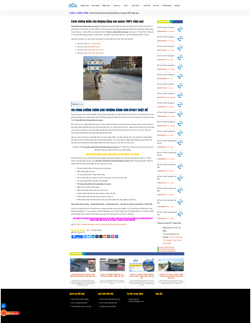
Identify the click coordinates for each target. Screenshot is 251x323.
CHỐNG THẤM (82, 13)
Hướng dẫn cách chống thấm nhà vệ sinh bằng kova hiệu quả (82, 275)
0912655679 (162, 206)
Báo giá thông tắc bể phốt (108, 306)
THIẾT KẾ (146, 6)
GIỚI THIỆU (95, 6)
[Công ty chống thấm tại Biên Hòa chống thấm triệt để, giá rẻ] (141, 265)
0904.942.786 (12, 313)
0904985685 (162, 159)
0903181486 (162, 88)
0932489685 (162, 78)
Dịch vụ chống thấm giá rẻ (79, 303)
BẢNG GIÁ (106, 6)
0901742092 (162, 50)
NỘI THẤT (135, 6)
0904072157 (162, 183)
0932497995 (162, 107)
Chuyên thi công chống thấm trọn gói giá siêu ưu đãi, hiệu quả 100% (171, 276)
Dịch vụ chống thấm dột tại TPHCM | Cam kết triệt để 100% (112, 275)
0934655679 (162, 147)
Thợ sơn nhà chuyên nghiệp (80, 299)
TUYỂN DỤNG (166, 6)
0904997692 (162, 41)
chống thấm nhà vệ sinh (95, 50)
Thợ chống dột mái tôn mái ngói (81, 306)
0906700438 (162, 126)
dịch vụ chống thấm (94, 44)
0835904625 (162, 116)
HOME (72, 13)
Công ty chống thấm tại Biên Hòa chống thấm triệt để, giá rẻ (142, 276)
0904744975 (162, 194)
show (80, 104)
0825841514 (162, 171)
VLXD (126, 6)
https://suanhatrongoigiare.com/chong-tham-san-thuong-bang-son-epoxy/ (101, 224)
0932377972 (162, 97)
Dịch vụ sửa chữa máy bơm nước (110, 299)
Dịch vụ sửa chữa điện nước (108, 303)
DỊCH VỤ (117, 6)
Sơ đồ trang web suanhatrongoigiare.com (136, 300)
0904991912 (162, 135)
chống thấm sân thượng (95, 53)
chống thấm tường (93, 47)
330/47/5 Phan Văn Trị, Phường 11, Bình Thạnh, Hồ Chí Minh (172, 240)
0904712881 (162, 69)
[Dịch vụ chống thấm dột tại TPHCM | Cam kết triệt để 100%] (112, 265)
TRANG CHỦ (84, 6)
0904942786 (162, 31)
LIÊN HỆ (177, 6)
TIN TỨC (156, 6)
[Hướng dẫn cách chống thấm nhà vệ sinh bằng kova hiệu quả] (82, 265)
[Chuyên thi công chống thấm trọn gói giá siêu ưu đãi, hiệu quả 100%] (171, 265)
